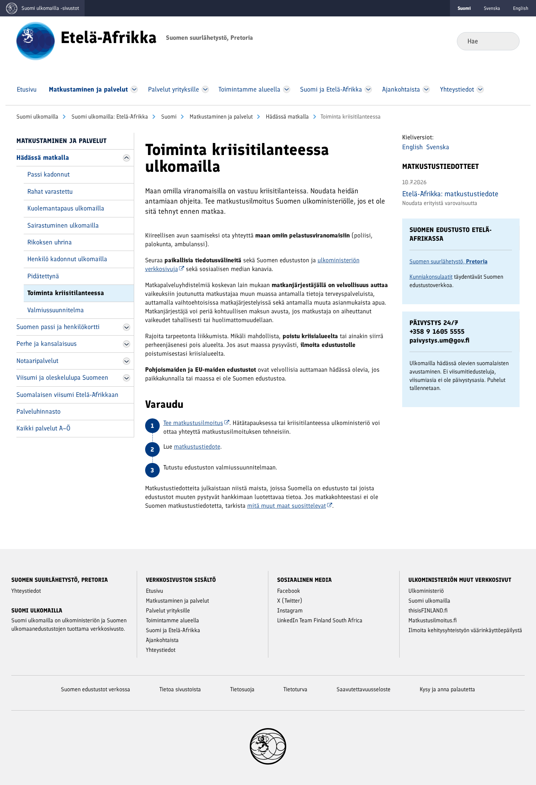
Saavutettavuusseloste (364, 689)
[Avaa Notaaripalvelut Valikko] (126, 361)
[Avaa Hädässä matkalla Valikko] (126, 158)
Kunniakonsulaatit (431, 276)
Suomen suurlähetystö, (448, 261)
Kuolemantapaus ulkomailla (65, 208)
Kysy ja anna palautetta (447, 689)
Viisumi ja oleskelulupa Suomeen (62, 378)
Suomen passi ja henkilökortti (58, 327)
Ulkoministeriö (426, 590)
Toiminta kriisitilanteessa (65, 293)
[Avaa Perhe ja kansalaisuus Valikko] (126, 344)
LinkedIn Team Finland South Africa (319, 620)
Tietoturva (295, 689)
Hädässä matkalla (286, 116)
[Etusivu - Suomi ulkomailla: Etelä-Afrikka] (35, 40)
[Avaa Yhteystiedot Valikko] (480, 89)
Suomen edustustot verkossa (95, 689)
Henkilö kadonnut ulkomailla (67, 259)
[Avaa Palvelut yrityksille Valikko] (205, 89)
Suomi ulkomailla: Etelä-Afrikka (109, 116)
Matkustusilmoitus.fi (432, 620)
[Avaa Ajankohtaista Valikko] (426, 89)
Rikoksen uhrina (49, 242)
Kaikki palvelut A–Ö (43, 428)
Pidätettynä (43, 276)
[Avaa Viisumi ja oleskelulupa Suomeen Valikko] (126, 378)
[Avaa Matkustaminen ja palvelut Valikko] (134, 89)
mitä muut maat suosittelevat (286, 505)
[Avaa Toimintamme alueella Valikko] (286, 89)
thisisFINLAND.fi (428, 610)
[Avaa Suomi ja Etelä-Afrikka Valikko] (368, 89)
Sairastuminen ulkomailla (63, 225)
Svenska (492, 8)
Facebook (288, 590)
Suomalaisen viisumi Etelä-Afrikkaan (67, 395)
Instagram (290, 610)
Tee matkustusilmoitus (193, 422)
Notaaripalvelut (37, 361)
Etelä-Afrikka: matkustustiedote (450, 193)
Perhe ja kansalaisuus (46, 344)
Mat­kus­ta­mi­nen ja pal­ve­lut (220, 116)
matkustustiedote (197, 446)
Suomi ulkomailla (37, 116)
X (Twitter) (289, 600)
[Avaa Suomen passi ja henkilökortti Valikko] (126, 327)
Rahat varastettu (50, 191)
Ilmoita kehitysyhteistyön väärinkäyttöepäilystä (465, 630)
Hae (508, 40)
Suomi (168, 116)
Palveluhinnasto (38, 411)
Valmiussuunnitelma (55, 310)
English (520, 8)
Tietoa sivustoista (180, 689)
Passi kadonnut (48, 174)
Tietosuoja (242, 689)
